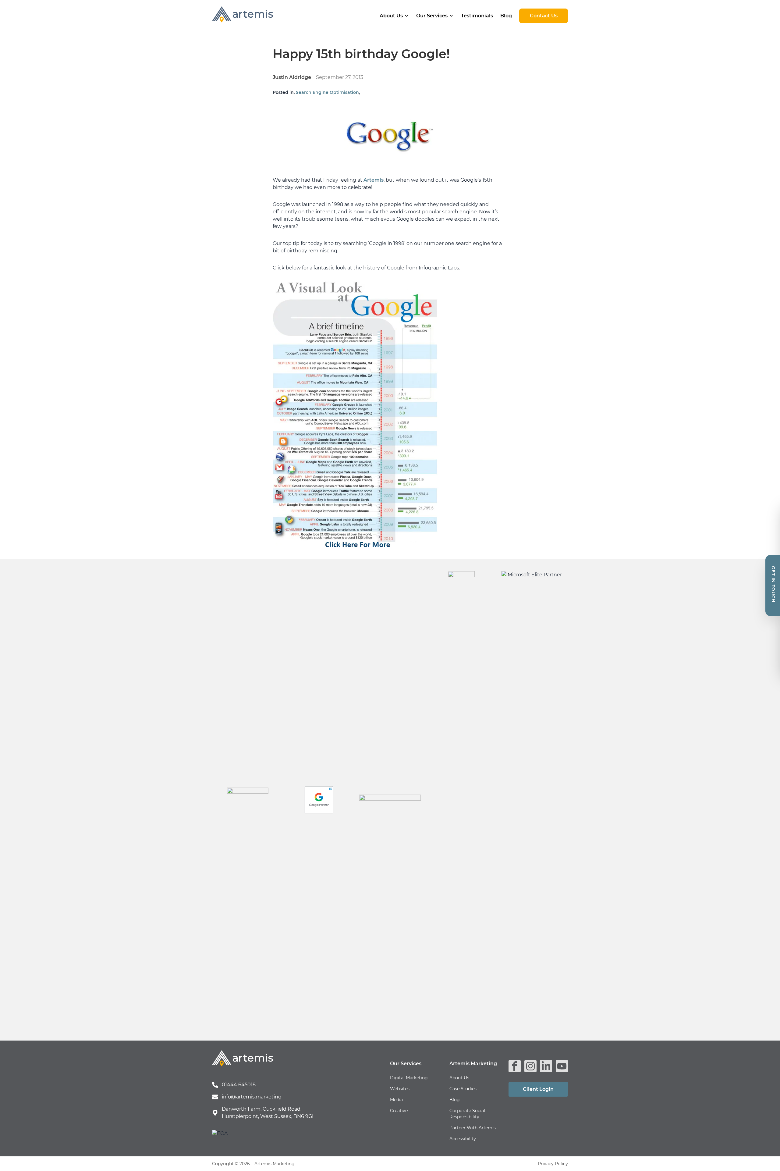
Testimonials (477, 16)
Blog (506, 16)
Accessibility (462, 1138)
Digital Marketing (409, 1077)
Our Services (432, 16)
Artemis (373, 180)
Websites (400, 1088)
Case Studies (463, 1088)
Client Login (538, 1089)
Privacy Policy (553, 1163)
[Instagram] (530, 1066)
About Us (391, 16)
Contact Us (544, 16)
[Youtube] (562, 1066)
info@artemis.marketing (252, 1097)
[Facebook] (515, 1066)
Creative (399, 1110)
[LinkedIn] (546, 1066)
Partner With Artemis (472, 1127)
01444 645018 (239, 1084)
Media (396, 1099)
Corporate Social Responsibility (467, 1113)
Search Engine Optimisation (327, 92)
